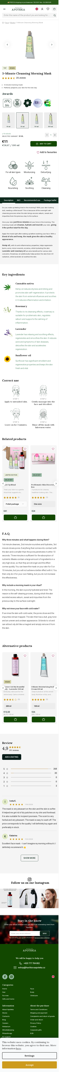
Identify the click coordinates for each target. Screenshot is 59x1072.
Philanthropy (7, 1033)
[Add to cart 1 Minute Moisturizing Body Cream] (43, 719)
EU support (6, 1037)
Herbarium (6, 1027)
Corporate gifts (36, 1030)
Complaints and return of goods (42, 1016)
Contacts (5, 1016)
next (56, 483)
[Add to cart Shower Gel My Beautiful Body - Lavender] (15, 719)
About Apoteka (8, 1009)
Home (4, 989)
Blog (4, 1020)
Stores (4, 1013)
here (18, 1048)
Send (45, 933)
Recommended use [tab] (32, 200)
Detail (15, 517)
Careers (5, 1023)
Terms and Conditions (38, 1009)
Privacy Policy (35, 1023)
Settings (29, 1055)
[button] (7, 44)
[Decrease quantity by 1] (47, 135)
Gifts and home (8, 999)
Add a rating (11, 757)
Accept (29, 1064)
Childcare (34, 996)
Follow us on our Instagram (30, 882)
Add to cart (45, 144)
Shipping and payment (38, 1013)
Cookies (33, 1027)
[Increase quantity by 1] (55, 135)
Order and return (36, 1020)
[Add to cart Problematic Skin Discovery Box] (43, 517)
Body (32, 992)
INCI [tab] (18, 200)
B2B (32, 1033)
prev (3, 483)
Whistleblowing (8, 1030)
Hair (3, 992)
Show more (29, 858)
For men (5, 996)
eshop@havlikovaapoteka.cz (31, 967)
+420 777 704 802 (32, 963)
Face (32, 989)
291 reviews (21, 78)
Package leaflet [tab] (50, 200)
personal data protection (42, 937)
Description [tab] (8, 200)
